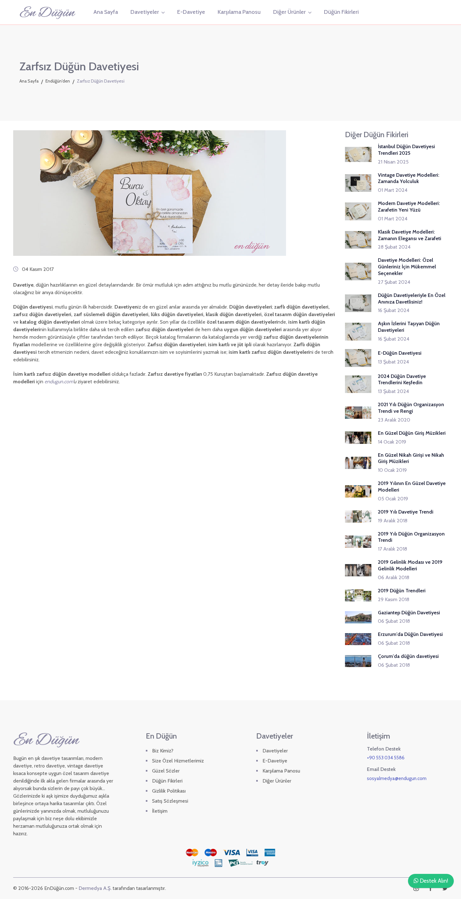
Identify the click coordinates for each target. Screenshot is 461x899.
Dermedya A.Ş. (95, 888)
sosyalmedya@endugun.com (397, 778)
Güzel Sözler (166, 771)
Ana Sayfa (105, 11)
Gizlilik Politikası (169, 791)
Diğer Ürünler (289, 11)
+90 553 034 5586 (386, 758)
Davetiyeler (144, 11)
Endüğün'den (57, 81)
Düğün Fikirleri (341, 11)
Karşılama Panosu (239, 11)
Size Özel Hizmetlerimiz (178, 761)
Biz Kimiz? (162, 751)
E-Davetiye (191, 11)
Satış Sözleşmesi (170, 801)
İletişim (159, 811)
